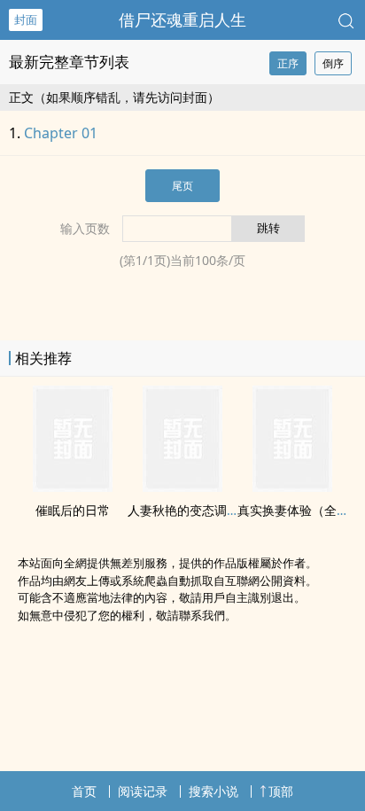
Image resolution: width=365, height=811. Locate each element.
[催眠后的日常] (73, 486)
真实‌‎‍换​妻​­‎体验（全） (293, 510)
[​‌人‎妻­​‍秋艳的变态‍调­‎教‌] (182, 486)
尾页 (182, 185)
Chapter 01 (60, 133)
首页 (84, 791)
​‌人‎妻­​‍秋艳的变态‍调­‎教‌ (183, 510)
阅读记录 (142, 791)
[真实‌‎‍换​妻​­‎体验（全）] (292, 486)
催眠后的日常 (72, 510)
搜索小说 (213, 791)
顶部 (280, 791)
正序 (288, 63)
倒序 (333, 63)
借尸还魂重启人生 (182, 19)
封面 (25, 19)
